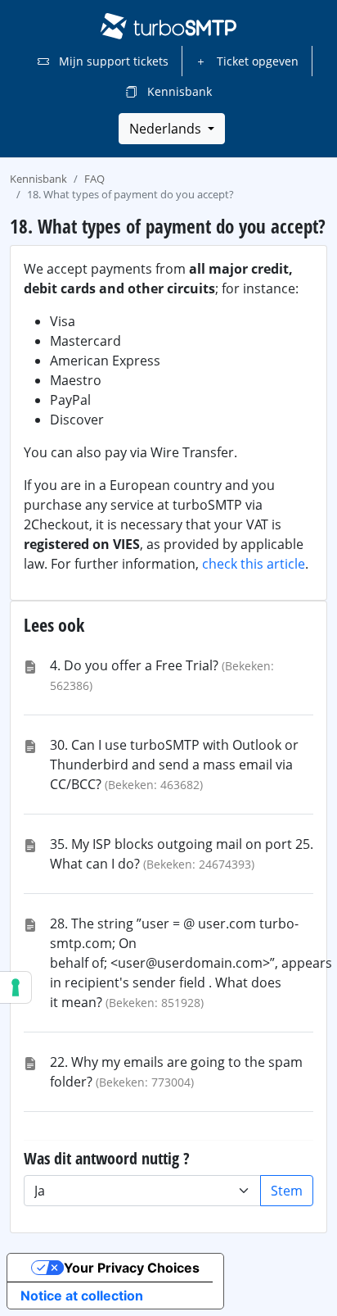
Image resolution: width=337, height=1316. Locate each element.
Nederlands (166, 129)
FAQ (94, 178)
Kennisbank (178, 91)
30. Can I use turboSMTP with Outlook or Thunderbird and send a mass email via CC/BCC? (174, 764)
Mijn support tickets (112, 61)
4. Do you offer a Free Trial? (134, 665)
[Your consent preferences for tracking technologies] (15, 987)
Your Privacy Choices (132, 1267)
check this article (253, 564)
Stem (287, 1191)
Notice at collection (81, 1295)
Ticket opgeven (256, 61)
